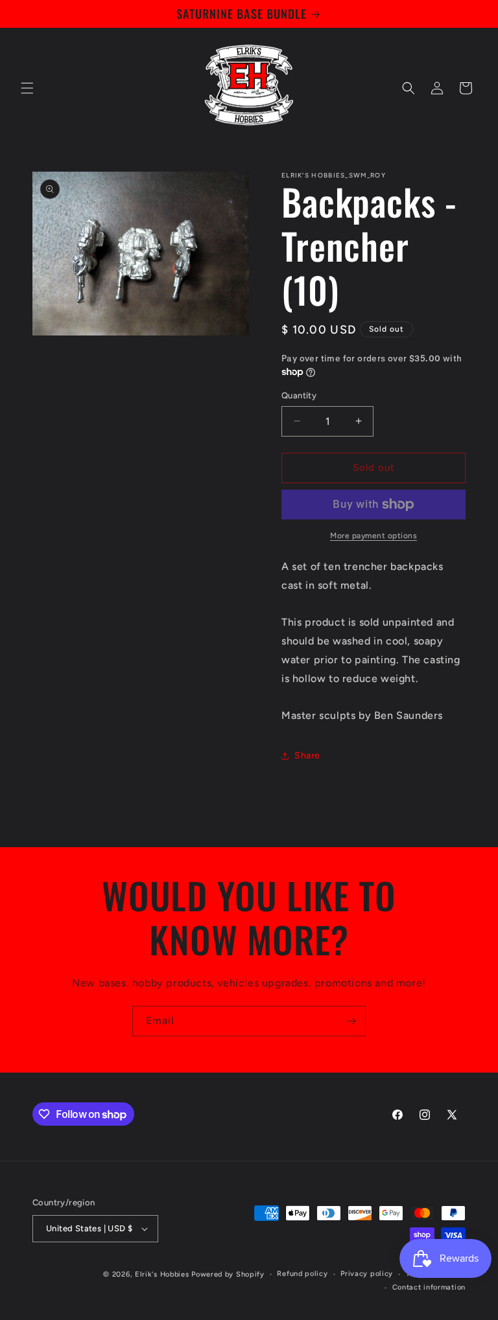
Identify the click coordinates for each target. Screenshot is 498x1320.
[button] (27, 88)
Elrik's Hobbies (162, 1274)
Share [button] (307, 755)
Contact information (429, 1287)
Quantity (298, 395)
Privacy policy (366, 1273)
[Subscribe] (351, 1021)
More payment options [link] (373, 535)
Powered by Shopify (228, 1274)
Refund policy (302, 1273)
